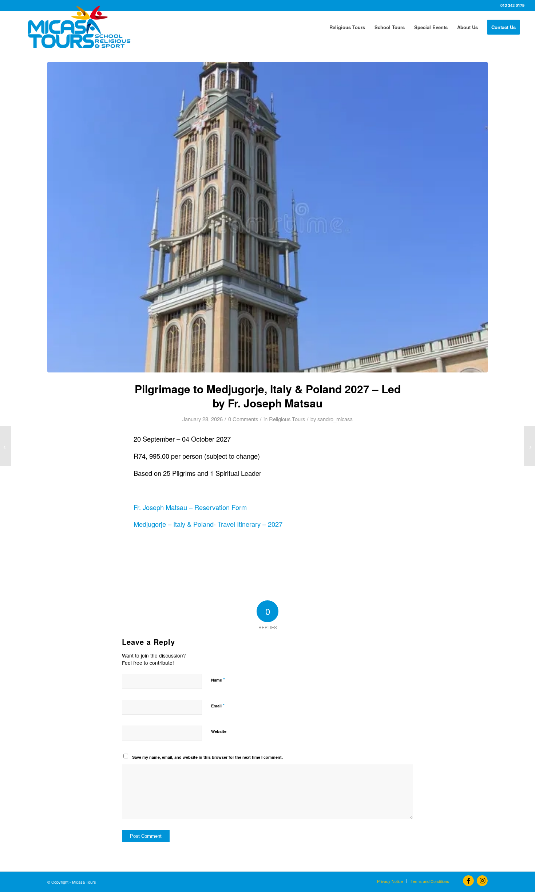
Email (218, 705)
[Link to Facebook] (468, 880)
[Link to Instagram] (482, 880)
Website (218, 731)
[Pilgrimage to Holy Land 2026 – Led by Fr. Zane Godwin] (529, 446)
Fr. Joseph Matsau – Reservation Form (190, 507)
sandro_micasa (335, 419)
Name (218, 679)
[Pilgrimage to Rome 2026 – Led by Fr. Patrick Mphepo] (5, 446)
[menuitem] (347, 27)
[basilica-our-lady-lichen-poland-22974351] (267, 217)
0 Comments (243, 419)
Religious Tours (287, 419)
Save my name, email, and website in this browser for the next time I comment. (207, 757)
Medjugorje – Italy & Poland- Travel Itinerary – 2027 (208, 524)
